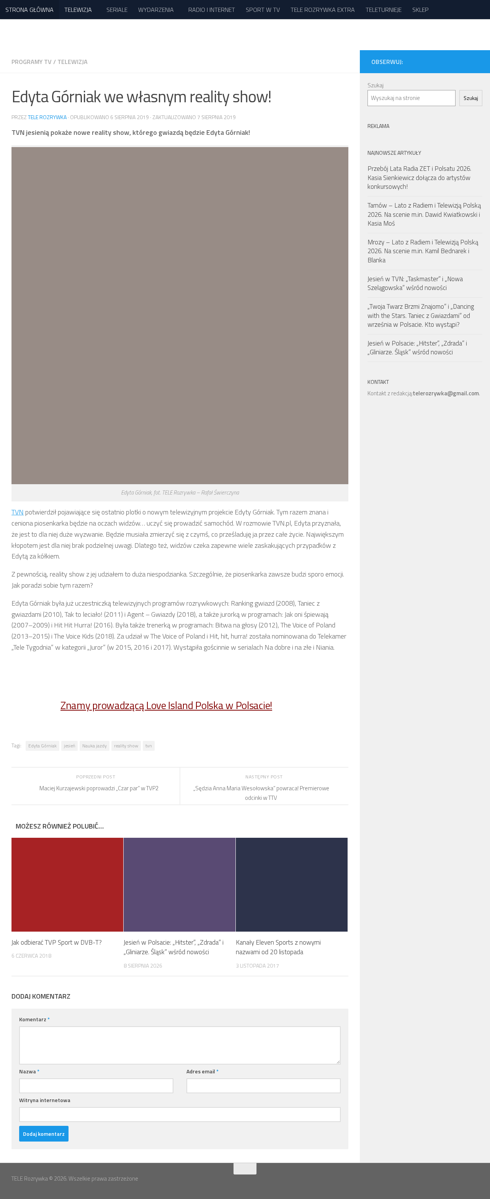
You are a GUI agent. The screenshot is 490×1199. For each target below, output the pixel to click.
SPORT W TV (263, 9)
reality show (126, 745)
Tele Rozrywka (47, 117)
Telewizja (72, 61)
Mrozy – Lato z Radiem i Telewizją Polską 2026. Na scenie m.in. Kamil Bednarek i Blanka (423, 251)
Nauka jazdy (94, 745)
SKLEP (420, 9)
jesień (69, 745)
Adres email (202, 1071)
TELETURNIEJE (384, 9)
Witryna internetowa (44, 1100)
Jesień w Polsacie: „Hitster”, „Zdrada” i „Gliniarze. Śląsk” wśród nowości (174, 947)
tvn (148, 745)
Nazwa (29, 1071)
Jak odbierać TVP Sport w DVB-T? (56, 942)
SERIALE (116, 9)
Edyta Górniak (42, 745)
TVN (17, 512)
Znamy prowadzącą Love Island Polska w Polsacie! (166, 705)
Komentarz (34, 1019)
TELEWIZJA (78, 9)
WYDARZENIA (156, 9)
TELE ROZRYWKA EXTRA (323, 9)
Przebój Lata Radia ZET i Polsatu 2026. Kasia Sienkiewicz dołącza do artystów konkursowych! (419, 178)
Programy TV (31, 61)
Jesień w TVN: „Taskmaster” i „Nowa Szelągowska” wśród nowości (415, 283)
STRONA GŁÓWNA (29, 9)
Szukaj (376, 85)
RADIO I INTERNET (211, 9)
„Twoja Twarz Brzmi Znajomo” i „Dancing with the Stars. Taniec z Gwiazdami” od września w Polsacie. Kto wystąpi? (421, 315)
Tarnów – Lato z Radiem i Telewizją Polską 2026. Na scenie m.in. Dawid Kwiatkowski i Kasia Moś (424, 214)
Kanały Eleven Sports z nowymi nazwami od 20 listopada (278, 947)
